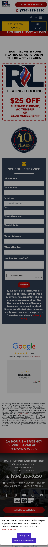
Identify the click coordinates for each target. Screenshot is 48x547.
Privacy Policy (9, 529)
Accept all (24, 535)
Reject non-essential (24, 540)
